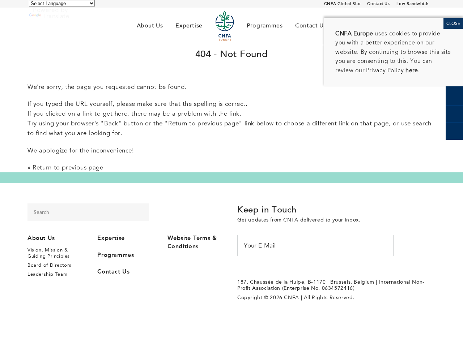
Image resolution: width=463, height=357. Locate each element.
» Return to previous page (65, 167)
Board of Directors (49, 265)
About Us (150, 26)
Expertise (189, 26)
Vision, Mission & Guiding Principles (209, 51)
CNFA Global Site (342, 3)
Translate (55, 16)
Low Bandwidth (412, 3)
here (411, 70)
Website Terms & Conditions (192, 242)
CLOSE (453, 23)
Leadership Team (277, 51)
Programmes (265, 26)
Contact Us (378, 3)
